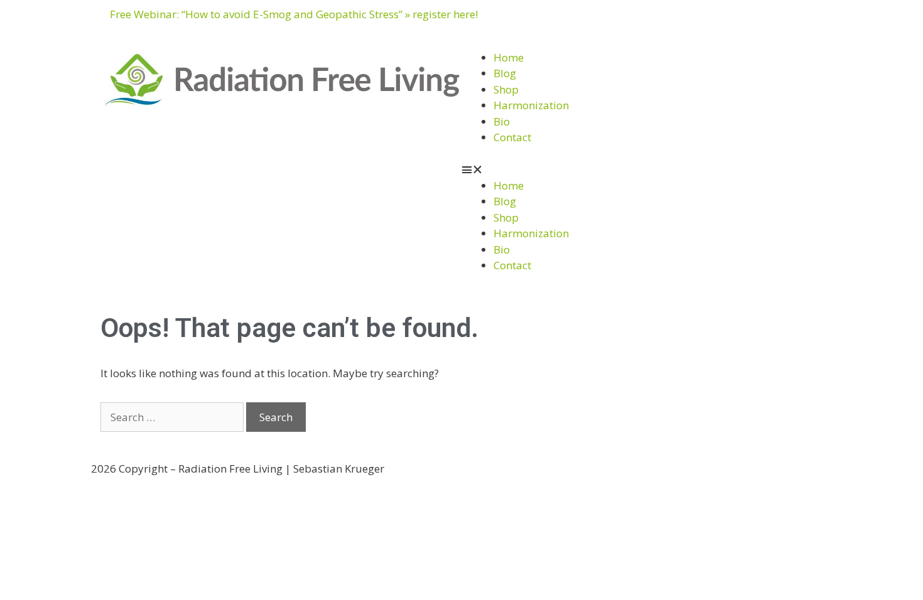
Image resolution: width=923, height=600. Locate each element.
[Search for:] (173, 417)
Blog (505, 73)
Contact (512, 137)
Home (509, 57)
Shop (506, 89)
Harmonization (531, 105)
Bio (502, 121)
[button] (640, 169)
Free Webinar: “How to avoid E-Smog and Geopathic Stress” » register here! (294, 14)
